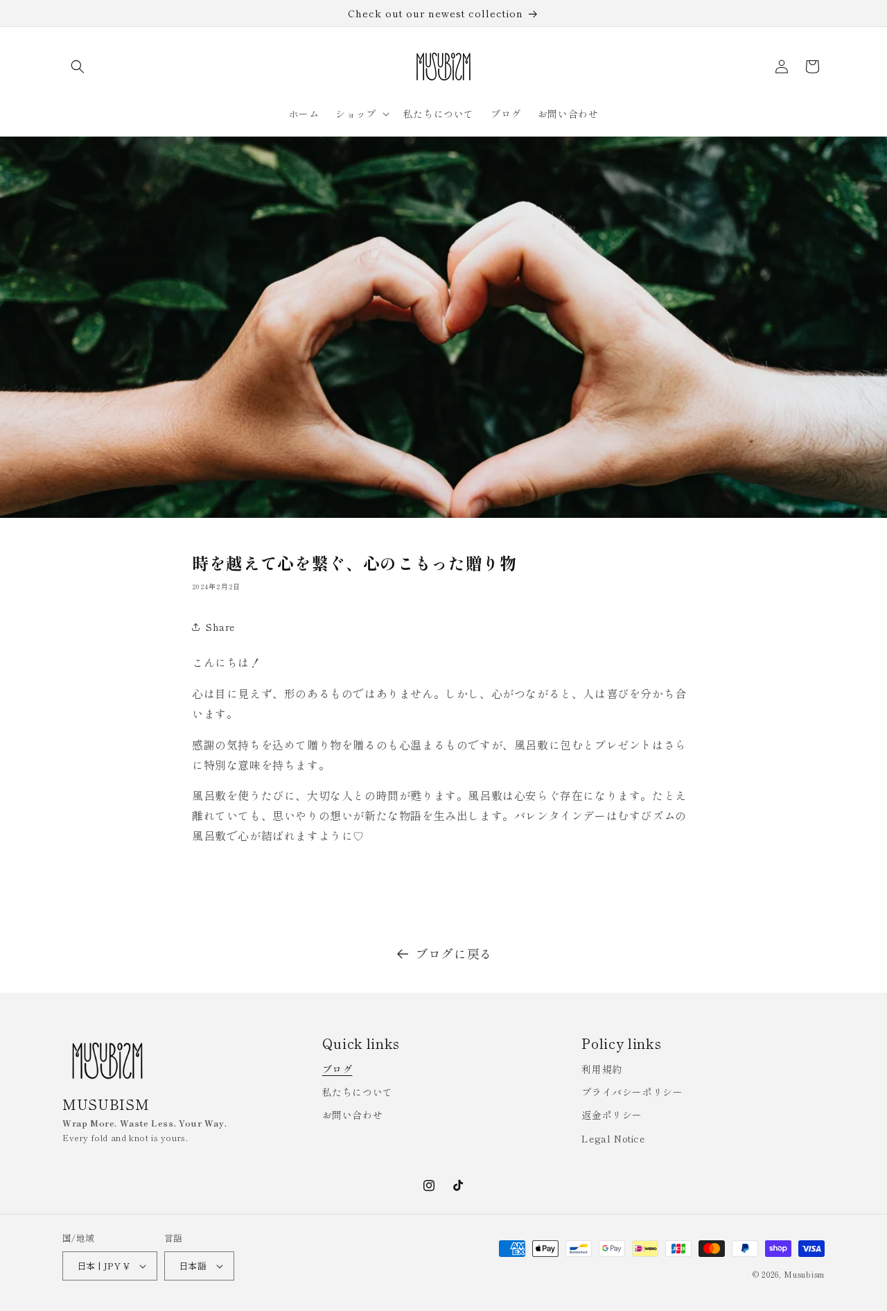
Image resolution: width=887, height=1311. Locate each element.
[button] (77, 66)
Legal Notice (612, 1138)
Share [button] (220, 627)
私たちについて (357, 1092)
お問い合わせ (352, 1115)
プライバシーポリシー (632, 1092)
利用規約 (601, 1069)
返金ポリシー (611, 1115)
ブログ (337, 1069)
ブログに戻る (454, 953)
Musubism (804, 1274)
